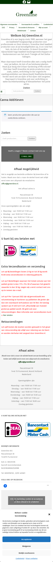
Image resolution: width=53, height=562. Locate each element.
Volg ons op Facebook (12, 480)
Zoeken (37, 91)
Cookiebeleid (20, 558)
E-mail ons (27, 156)
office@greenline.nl (9, 184)
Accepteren (26, 539)
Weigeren (26, 546)
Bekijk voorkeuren (26, 553)
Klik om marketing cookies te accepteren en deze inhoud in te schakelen (26, 500)
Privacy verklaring (31, 558)
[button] (49, 514)
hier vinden (8, 315)
